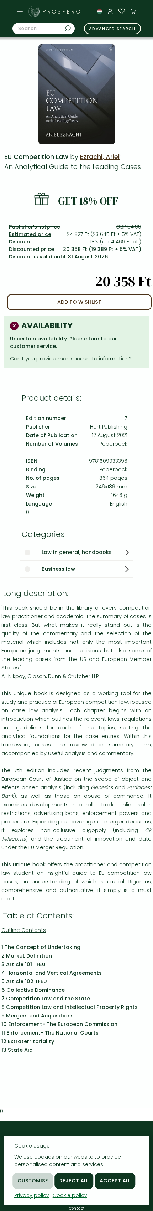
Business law (58, 569)
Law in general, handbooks (77, 552)
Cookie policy (70, 1195)
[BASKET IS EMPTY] (133, 11)
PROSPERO (62, 11)
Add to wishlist (79, 302)
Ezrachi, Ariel (100, 156)
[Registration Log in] (110, 11)
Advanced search (112, 28)
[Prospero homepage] (34, 11)
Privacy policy (31, 1195)
